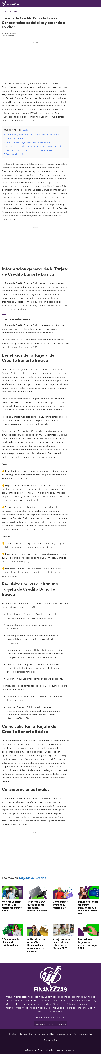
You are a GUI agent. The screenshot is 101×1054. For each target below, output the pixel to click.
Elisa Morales (10, 33)
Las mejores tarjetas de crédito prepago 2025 (87, 943)
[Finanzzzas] (10, 3)
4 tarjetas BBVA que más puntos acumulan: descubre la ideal (37, 906)
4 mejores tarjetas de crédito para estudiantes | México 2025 (63, 943)
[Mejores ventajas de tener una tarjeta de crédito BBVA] (12, 897)
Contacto (23, 1034)
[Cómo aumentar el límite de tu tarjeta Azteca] (12, 934)
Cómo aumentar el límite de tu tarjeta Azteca (11, 942)
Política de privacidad (82, 1034)
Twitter (51, 1023)
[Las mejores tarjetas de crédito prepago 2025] (88, 934)
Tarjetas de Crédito (10, 11)
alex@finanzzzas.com (54, 1017)
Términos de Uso (50, 1040)
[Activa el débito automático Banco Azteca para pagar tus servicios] (37, 934)
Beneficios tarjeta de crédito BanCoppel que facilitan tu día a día (88, 907)
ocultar (26, 130)
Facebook (40, 1023)
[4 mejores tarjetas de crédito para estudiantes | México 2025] (63, 934)
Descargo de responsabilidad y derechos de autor (50, 1034)
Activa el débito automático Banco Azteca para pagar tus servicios (36, 944)
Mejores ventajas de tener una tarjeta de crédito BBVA (12, 906)
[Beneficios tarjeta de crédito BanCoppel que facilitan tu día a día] (88, 897)
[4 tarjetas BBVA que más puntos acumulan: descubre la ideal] (37, 897)
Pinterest (62, 1023)
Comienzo (13, 1034)
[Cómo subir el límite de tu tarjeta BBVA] (63, 897)
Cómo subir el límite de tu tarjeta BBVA (60, 904)
